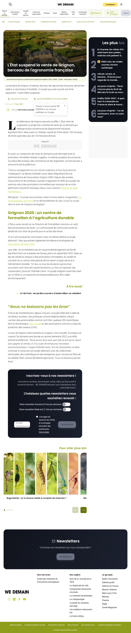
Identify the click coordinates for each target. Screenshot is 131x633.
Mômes (105, 596)
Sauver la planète (4, 13)
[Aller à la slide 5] (12, 510)
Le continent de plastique (81, 595)
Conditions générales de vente (35, 625)
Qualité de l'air (66, 22)
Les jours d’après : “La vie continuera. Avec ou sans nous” (110, 113)
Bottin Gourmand (110, 579)
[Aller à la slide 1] (4, 510)
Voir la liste (44, 432)
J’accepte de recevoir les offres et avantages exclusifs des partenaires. (47, 424)
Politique (47, 13)
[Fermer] (65, 106)
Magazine (97, 13)
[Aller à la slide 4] (10, 510)
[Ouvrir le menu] (10, 4)
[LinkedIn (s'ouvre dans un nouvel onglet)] (14, 599)
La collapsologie (77, 599)
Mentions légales (15, 625)
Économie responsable (36, 13)
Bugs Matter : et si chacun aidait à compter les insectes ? (36, 498)
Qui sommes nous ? (88, 625)
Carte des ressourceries (108, 22)
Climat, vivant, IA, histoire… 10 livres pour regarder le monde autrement (109, 77)
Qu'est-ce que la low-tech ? (86, 22)
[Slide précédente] (75, 510)
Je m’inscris (65, 556)
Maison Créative (109, 589)
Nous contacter (73, 625)
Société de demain (25, 13)
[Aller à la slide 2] (6, 510)
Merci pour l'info (109, 593)
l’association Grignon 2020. (21, 244)
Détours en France (110, 586)
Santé (55, 13)
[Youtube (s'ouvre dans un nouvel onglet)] (24, 599)
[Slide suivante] (83, 510)
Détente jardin (108, 582)
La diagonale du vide (79, 585)
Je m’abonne (110, 4)
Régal (104, 604)
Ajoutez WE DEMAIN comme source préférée (52, 99)
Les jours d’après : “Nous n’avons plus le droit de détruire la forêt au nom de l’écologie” (110, 89)
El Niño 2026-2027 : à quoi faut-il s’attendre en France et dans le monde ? (110, 101)
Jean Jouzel (35, 323)
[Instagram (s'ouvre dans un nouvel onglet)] (9, 599)
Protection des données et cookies (66, 630)
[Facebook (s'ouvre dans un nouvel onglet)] (19, 599)
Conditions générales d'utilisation (109, 625)
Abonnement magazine (56, 625)
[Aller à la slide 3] (8, 510)
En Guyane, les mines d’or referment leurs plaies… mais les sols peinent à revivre (110, 52)
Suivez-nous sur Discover (19, 99)
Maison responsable (64, 13)
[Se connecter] (121, 4)
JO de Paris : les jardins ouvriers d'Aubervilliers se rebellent (50, 293)
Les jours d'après (14, 22)
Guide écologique (113, 13)
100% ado (73, 13)
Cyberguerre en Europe (48, 22)
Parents (105, 600)
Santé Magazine (109, 607)
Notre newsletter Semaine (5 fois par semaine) (40, 404)
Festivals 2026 (30, 22)
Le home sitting (77, 616)
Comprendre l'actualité (82, 13)
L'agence (126, 13)
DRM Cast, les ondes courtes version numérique (112, 64)
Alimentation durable (15, 13)
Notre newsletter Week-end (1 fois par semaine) (40, 409)
